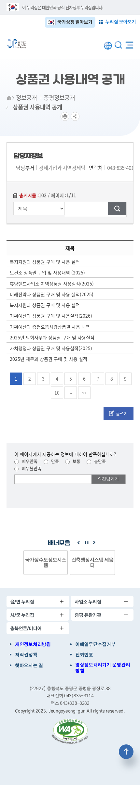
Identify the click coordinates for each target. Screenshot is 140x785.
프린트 (65, 116)
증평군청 (17, 43)
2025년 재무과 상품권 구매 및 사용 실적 (48, 359)
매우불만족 (31, 468)
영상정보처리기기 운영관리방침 (102, 668)
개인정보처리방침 (33, 644)
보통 (75, 461)
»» (84, 392)
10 (57, 392)
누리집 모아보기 (120, 21)
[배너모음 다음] (94, 543)
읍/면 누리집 (22, 601)
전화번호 (84, 655)
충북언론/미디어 (25, 628)
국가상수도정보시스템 (45, 562)
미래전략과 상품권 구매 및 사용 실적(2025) (51, 294)
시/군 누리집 (22, 615)
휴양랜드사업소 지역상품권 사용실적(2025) (52, 283)
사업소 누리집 (88, 601)
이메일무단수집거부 (95, 644)
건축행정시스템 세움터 (92, 562)
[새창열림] (70, 731)
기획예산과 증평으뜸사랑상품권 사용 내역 (50, 326)
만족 (54, 461)
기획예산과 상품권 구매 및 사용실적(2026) (51, 315)
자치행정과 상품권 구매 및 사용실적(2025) (51, 348)
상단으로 (126, 751)
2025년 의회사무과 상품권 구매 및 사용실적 (52, 337)
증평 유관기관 (88, 615)
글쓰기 (122, 413)
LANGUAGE (108, 46)
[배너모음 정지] (86, 543)
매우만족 (29, 461)
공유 (75, 116)
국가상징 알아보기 (74, 22)
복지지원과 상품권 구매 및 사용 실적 (45, 262)
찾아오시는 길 (29, 665)
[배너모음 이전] (78, 543)
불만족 (99, 461)
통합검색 (118, 45)
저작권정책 (26, 655)
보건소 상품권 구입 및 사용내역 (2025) (47, 272)
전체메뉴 (129, 44)
